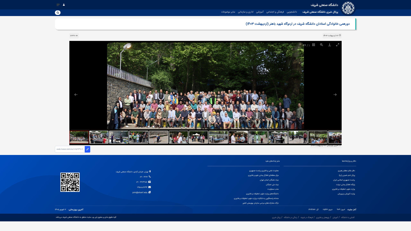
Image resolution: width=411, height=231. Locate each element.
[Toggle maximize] (338, 44)
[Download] (330, 44)
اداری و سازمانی (245, 12)
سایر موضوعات (228, 12)
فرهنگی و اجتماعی (275, 12)
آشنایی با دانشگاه (347, 217)
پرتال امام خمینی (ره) (347, 175)
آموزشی (260, 12)
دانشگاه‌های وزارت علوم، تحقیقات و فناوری (262, 193)
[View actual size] (322, 44)
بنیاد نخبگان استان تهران (269, 180)
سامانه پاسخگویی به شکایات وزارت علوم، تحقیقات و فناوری (256, 198)
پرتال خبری (276, 217)
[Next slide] (335, 94)
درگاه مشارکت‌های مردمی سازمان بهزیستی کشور (261, 203)
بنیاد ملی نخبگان (272, 184)
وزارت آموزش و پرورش (346, 193)
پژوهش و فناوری (322, 217)
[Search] (58, 12)
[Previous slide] (76, 94)
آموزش (335, 217)
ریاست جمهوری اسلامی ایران (344, 180)
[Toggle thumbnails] (314, 44)
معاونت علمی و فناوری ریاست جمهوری (264, 170)
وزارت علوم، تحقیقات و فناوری (343, 189)
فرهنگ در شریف (306, 217)
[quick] (58, 5)
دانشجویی (292, 12)
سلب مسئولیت (273, 189)
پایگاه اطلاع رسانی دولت (345, 184)
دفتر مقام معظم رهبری (346, 170)
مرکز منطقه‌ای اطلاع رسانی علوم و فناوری (263, 175)
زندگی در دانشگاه (290, 217)
